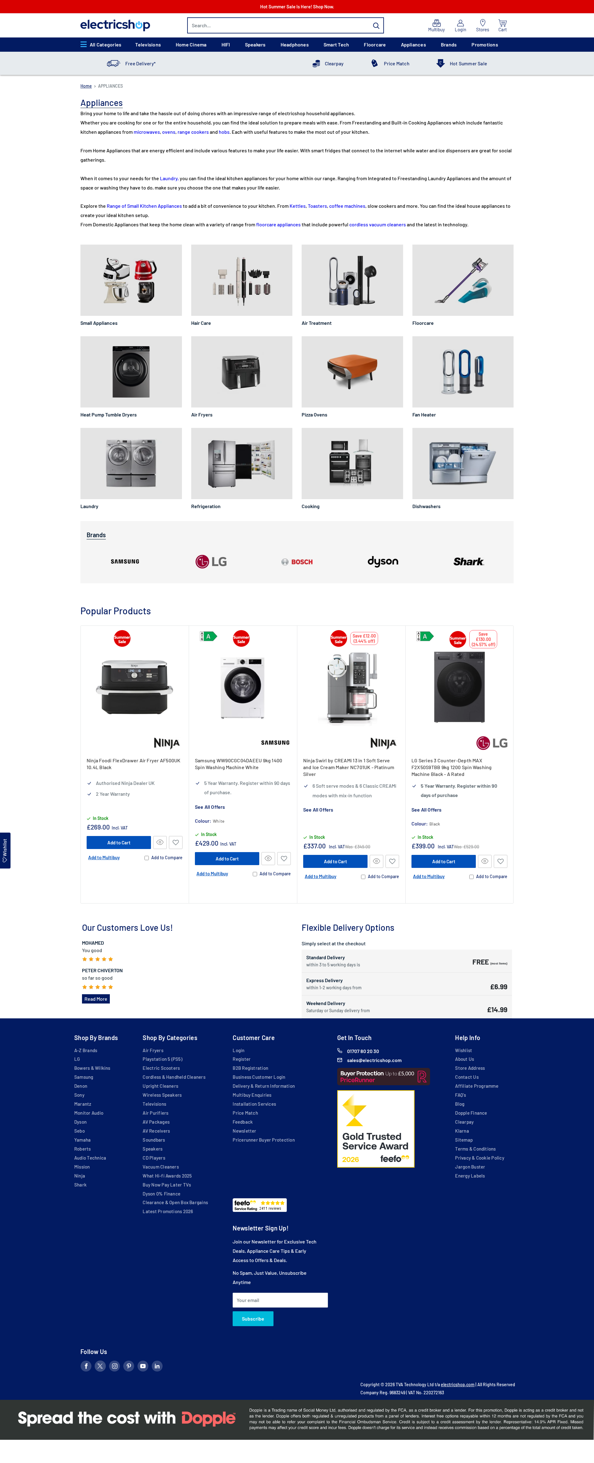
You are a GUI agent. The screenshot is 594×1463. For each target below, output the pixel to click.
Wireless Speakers (162, 1095)
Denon (80, 1086)
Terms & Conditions (475, 1149)
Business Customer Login (259, 1077)
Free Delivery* (140, 63)
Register (242, 1059)
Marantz (83, 1104)
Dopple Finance (471, 1113)
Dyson (80, 1122)
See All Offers (210, 807)
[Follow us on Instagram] (114, 1367)
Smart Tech (336, 44)
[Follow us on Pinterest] (128, 1367)
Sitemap (464, 1140)
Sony (79, 1095)
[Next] (513, 764)
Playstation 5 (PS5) (162, 1059)
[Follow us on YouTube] (142, 1367)
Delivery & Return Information (264, 1086)
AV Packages (156, 1122)
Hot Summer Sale (468, 63)
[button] (176, 842)
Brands (449, 44)
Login (238, 1050)
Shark (80, 1184)
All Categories (105, 44)
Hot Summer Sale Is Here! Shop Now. (297, 6)
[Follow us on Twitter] (100, 1367)
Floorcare (375, 44)
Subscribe (253, 1318)
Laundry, (169, 178)
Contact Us (466, 1077)
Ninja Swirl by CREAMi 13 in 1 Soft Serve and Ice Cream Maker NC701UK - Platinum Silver (348, 767)
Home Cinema (191, 44)
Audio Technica (90, 1157)
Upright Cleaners (160, 1086)
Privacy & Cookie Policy (479, 1157)
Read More (95, 999)
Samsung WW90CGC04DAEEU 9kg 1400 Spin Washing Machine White (238, 763)
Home (86, 86)
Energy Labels (470, 1175)
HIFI (226, 44)
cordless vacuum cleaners (377, 224)
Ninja (79, 1175)
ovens (168, 132)
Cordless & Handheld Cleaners (174, 1077)
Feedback (243, 1122)
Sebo (79, 1131)
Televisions (148, 44)
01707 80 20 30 (363, 1051)
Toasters (317, 206)
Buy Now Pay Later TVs (167, 1184)
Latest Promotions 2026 (168, 1211)
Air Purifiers (155, 1113)
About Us (464, 1059)
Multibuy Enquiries (252, 1095)
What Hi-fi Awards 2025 (167, 1175)
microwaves (147, 132)
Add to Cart (119, 842)
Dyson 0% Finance (161, 1193)
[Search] (376, 25)
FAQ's (460, 1095)
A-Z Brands (85, 1050)
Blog (459, 1104)
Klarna (462, 1131)
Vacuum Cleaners (161, 1166)
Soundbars (154, 1140)
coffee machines (347, 206)
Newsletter (244, 1131)
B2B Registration (250, 1068)
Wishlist (463, 1050)
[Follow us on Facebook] (86, 1367)
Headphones (295, 44)
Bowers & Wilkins (92, 1068)
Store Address (470, 1068)
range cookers (193, 132)
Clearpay (334, 63)
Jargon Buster (470, 1166)
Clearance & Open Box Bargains (175, 1202)
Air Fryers (153, 1050)
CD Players (154, 1157)
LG (77, 1059)
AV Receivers (156, 1131)
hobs (224, 132)
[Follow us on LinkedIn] (157, 1367)
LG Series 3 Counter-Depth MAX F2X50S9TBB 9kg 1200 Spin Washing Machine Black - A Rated (451, 767)
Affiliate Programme (476, 1086)
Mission (82, 1166)
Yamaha (82, 1140)
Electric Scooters (161, 1068)
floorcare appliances (278, 224)
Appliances (413, 44)
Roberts (82, 1149)
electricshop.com (458, 1384)
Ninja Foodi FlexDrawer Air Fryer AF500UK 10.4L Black (134, 763)
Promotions (484, 44)
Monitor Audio (88, 1113)
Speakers (255, 44)
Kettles (298, 206)
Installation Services (254, 1104)
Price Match (396, 63)
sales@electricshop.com (374, 1060)
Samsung (83, 1077)
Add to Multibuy (104, 857)
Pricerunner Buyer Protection (264, 1140)
